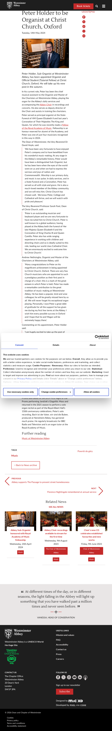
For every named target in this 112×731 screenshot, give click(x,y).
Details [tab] (56, 345)
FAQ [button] (58, 639)
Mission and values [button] (65, 635)
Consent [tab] (19, 345)
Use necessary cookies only (20, 392)
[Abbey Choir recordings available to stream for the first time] (56, 521)
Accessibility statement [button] (16, 726)
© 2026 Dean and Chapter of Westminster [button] (23, 713)
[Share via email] (84, 35)
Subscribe (64, 691)
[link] (75, 701)
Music (14, 455)
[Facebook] (58, 677)
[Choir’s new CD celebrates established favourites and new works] (91, 521)
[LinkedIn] (80, 677)
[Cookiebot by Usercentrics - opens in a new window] (97, 337)
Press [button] (58, 654)
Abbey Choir (46, 105)
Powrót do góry (85, 451)
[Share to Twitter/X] (84, 21)
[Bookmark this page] (84, 31)
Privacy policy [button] (12, 721)
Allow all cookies (92, 392)
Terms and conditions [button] (16, 723)
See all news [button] (56, 506)
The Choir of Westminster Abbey (56, 551)
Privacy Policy (24, 378)
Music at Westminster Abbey (36, 438)
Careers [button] (60, 659)
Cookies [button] (10, 718)
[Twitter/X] (63, 677)
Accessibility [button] (62, 644)
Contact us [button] (61, 649)
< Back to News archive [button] (25, 465)
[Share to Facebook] (84, 17)
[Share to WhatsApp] (84, 26)
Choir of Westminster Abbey (91, 551)
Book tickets (83, 6)
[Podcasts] (85, 677)
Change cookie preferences (54, 392)
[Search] (97, 6)
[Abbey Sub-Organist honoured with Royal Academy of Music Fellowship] (20, 521)
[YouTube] (74, 677)
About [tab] (93, 345)
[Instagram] (69, 677)
